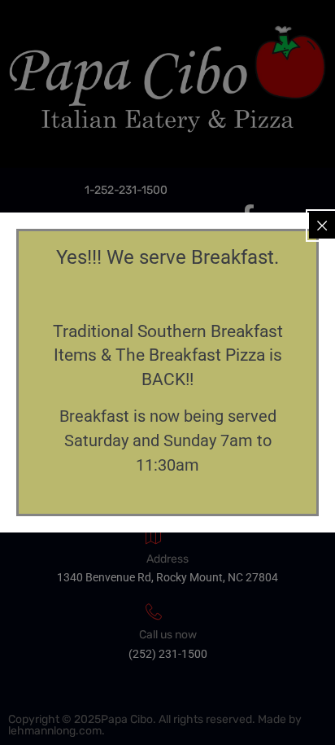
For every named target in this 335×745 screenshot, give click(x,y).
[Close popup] (322, 226)
